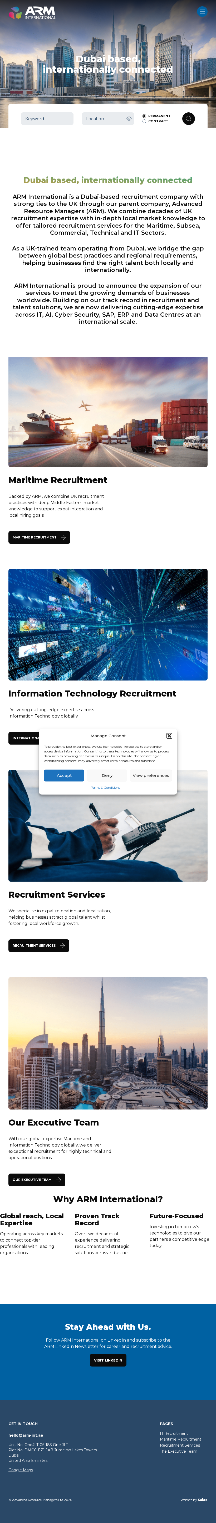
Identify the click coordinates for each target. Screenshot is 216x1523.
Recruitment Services (180, 1445)
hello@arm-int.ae (25, 1435)
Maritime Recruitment (180, 1439)
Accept (64, 775)
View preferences (151, 775)
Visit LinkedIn (108, 1360)
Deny (107, 775)
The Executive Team (178, 1451)
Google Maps (20, 1470)
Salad (203, 1500)
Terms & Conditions (105, 787)
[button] (169, 735)
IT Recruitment (174, 1433)
